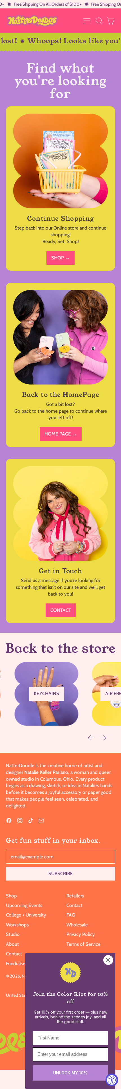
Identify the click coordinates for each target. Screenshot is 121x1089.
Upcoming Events (24, 905)
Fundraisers (17, 963)
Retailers (75, 896)
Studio (13, 934)
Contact (14, 953)
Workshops (17, 925)
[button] (99, 21)
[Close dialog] (108, 960)
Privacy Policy (80, 934)
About (12, 944)
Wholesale (77, 925)
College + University (26, 915)
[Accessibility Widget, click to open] (112, 1080)
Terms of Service (83, 944)
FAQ (70, 915)
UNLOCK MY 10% (70, 1072)
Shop (11, 896)
